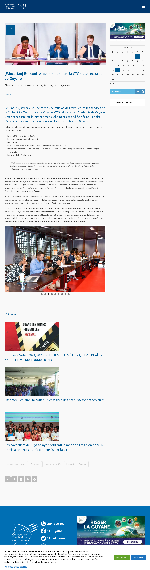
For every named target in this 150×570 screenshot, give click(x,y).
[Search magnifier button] (142, 91)
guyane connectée (53, 464)
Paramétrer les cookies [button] (15, 566)
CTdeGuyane (56, 538)
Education (35, 464)
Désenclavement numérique (29, 85)
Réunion (82, 464)
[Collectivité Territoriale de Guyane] (16, 6)
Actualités (11, 85)
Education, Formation (63, 85)
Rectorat (70, 464)
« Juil (112, 83)
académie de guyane (16, 464)
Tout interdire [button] (139, 557)
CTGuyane (54, 531)
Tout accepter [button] (122, 557)
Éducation (48, 85)
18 (118, 70)
